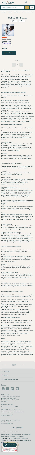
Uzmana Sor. (11, 444)
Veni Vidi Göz (7, 43)
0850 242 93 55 (5, 409)
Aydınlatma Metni (26, 434)
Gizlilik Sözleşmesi (16, 434)
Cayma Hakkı (20, 436)
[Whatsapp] (3, 389)
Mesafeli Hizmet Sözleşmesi (8, 436)
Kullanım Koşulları (5, 434)
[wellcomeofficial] (8, 389)
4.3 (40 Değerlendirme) (7, 39)
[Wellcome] (8, 2)
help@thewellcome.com (7, 412)
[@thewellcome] (17, 389)
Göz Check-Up (6, 41)
